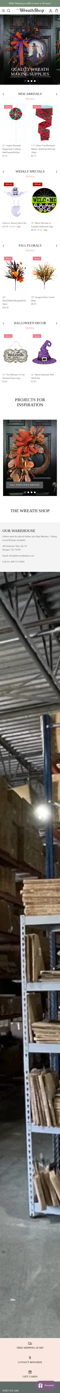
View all (30, 99)
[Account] (49, 10)
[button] (25, 81)
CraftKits (44, 3)
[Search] (10, 10)
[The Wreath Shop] (30, 10)
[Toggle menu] (3, 10)
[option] (30, 50)
